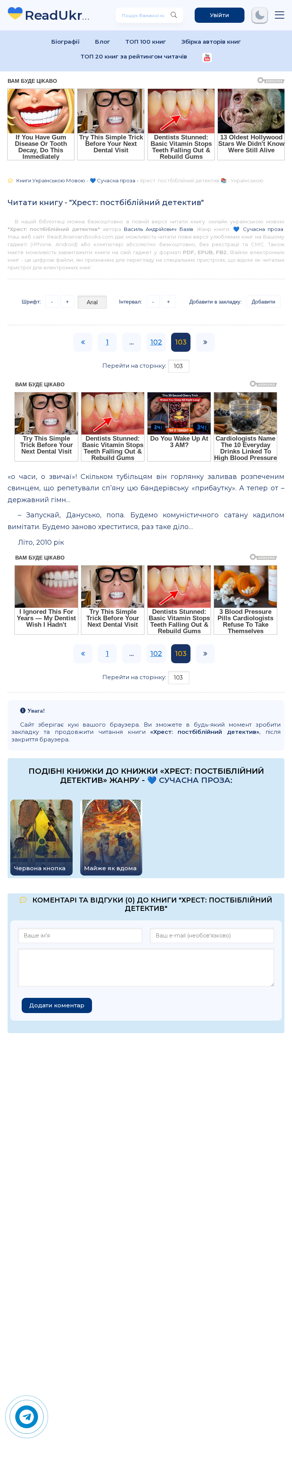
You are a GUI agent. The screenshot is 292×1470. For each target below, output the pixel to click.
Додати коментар (56, 1005)
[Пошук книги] (173, 15)
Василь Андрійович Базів (158, 229)
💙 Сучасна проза (258, 229)
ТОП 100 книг (145, 41)
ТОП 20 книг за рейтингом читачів (134, 56)
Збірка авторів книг (211, 41)
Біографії (65, 41)
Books (59, 15)
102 (156, 342)
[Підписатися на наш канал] (207, 58)
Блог (102, 41)
